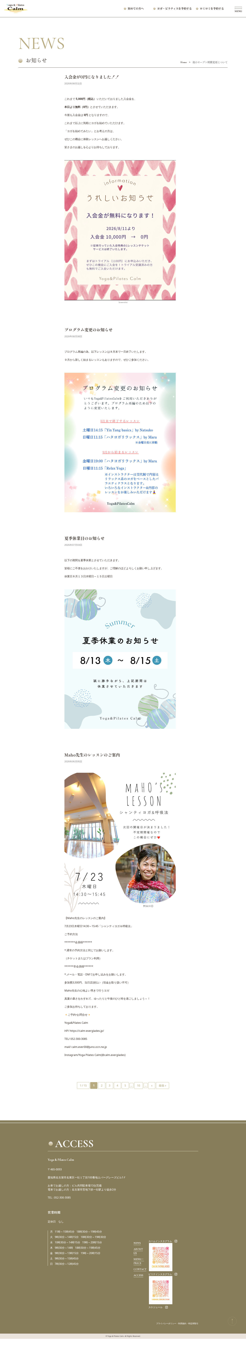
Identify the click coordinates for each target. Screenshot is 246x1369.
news (137, 1243)
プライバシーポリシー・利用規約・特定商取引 (177, 1323)
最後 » (162, 1085)
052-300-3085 (78, 1039)
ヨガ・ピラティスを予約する (177, 8)
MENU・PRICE (139, 1261)
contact (140, 1269)
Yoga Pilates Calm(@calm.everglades (102, 1055)
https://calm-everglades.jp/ (87, 1031)
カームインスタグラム (160, 1241)
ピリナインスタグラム (160, 1274)
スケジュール (155, 1307)
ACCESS (138, 1275)
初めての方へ (136, 8)
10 (138, 1085)
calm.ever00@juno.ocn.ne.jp (89, 1047)
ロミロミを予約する (212, 8)
